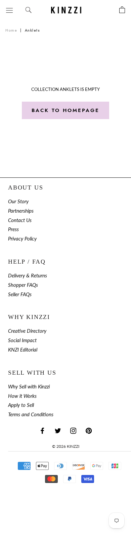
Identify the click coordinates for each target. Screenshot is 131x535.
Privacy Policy (22, 239)
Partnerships (21, 211)
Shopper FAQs (23, 285)
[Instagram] (73, 430)
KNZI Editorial (22, 350)
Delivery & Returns (27, 275)
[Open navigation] (9, 9)
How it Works (22, 396)
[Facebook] (42, 430)
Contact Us (20, 220)
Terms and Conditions (30, 414)
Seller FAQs (20, 294)
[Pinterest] (89, 430)
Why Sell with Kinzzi (29, 386)
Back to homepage (65, 110)
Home (11, 30)
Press (13, 229)
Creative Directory (27, 331)
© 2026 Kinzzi (65, 446)
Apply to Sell (21, 405)
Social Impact (22, 340)
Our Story (18, 201)
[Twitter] (58, 430)
